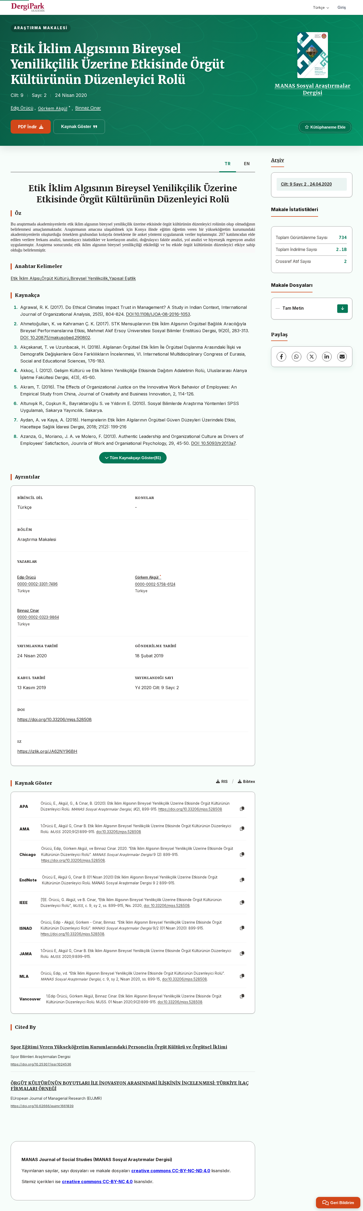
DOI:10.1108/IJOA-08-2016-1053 (158, 314)
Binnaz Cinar (88, 107)
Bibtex (249, 781)
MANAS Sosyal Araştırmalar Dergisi (313, 89)
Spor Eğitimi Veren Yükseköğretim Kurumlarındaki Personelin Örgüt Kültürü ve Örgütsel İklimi (119, 1047)
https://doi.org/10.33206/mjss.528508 (54, 719)
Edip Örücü (22, 107)
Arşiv (277, 160)
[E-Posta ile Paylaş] (342, 356)
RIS (224, 781)
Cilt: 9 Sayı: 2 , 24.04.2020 (306, 184)
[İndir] (342, 308)
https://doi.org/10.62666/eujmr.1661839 (42, 1106)
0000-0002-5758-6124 (155, 584)
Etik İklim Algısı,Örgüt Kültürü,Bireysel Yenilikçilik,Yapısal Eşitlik (73, 278)
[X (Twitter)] (311, 356)
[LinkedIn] (327, 356)
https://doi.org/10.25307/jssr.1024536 (41, 1064)
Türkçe (319, 7)
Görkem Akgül (52, 108)
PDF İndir (27, 126)
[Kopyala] (242, 809)
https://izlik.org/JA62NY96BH (47, 751)
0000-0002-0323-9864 (38, 617)
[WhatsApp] (296, 356)
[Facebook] (281, 356)
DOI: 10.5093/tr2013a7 (213, 443)
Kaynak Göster (76, 126)
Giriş (341, 7)
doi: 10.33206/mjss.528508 (167, 905)
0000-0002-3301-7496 (37, 584)
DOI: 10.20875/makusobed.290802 (55, 337)
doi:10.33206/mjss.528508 (118, 832)
